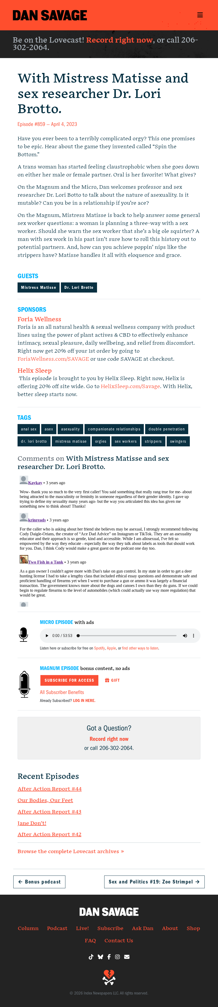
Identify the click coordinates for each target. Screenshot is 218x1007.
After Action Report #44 (50, 789)
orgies (101, 441)
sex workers (126, 441)
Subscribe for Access (69, 680)
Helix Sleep (35, 371)
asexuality (70, 429)
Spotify (99, 648)
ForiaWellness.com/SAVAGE (53, 359)
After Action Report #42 (49, 834)
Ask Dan (142, 928)
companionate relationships (114, 429)
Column (28, 928)
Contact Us (118, 941)
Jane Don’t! (32, 823)
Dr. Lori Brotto (79, 287)
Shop (193, 928)
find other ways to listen (140, 648)
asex (49, 429)
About (170, 928)
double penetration (167, 429)
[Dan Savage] (50, 15)
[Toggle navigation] (200, 15)
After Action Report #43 (49, 812)
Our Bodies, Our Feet (45, 800)
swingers (178, 441)
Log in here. (84, 700)
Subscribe (110, 928)
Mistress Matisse (38, 287)
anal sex (28, 429)
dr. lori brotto (34, 441)
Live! (82, 928)
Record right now (119, 40)
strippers (153, 441)
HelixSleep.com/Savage (130, 386)
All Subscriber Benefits (62, 692)
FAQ (90, 941)
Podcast (57, 928)
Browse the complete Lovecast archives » (71, 851)
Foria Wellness (39, 319)
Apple (111, 648)
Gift (115, 680)
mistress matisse (71, 441)
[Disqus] (109, 540)
